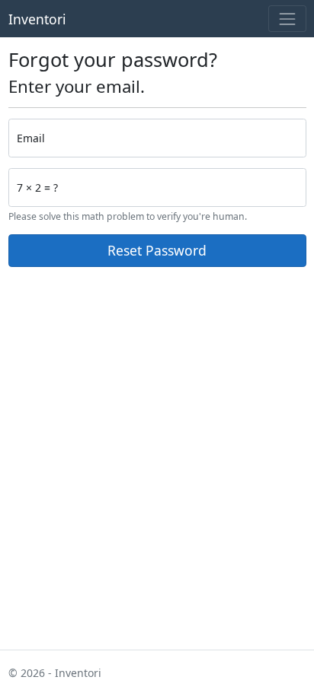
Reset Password (157, 250)
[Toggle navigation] (287, 18)
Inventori (37, 19)
